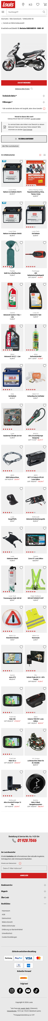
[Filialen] (23, 4)
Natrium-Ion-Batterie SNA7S (12, 192)
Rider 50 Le (12, 761)
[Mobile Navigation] (3, 12)
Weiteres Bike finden (22, 89)
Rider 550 (12, 719)
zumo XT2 (12, 677)
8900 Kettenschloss (12, 477)
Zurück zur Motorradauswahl (13, 23)
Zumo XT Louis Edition (35, 558)
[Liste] (44, 155)
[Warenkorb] (45, 4)
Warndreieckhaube (12, 638)
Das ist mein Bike (24, 83)
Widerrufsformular (8, 926)
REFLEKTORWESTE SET (36, 598)
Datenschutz (6, 918)
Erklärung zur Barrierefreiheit (12, 929)
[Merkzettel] (37, 4)
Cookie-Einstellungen (9, 937)
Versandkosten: (12, 1011)
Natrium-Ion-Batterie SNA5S (12, 233)
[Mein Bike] (30, 4)
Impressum (6, 911)
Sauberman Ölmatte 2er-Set (12, 436)
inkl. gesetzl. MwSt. (24, 1008)
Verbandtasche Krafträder (35, 396)
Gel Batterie (12, 396)
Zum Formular (27, 129)
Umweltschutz (7, 933)
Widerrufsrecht (7, 922)
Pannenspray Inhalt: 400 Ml (12, 598)
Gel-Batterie (36, 233)
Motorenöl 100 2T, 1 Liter (12, 356)
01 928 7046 (26, 840)
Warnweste (35, 638)
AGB (3, 914)
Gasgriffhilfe (12, 519)
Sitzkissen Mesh (12, 558)
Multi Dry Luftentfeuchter (12, 273)
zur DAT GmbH (35, 119)
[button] (44, 12)
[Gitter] (40, 154)
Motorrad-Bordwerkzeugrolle (35, 519)
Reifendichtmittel (35, 356)
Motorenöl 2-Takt (35, 315)
